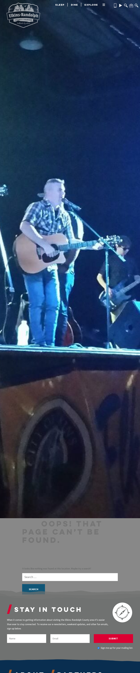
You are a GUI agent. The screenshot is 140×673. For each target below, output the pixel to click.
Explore (91, 4)
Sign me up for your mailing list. (117, 647)
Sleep (60, 4)
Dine (74, 4)
